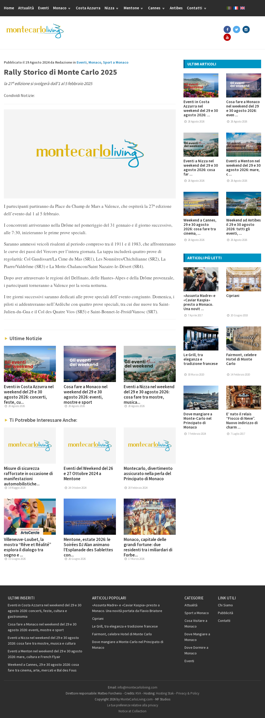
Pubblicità (225, 612)
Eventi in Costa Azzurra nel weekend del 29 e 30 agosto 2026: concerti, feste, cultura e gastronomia (44, 611)
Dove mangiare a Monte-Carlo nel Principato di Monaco (197, 420)
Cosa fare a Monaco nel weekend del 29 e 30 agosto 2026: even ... (243, 108)
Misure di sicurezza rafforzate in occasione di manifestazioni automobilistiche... (28, 476)
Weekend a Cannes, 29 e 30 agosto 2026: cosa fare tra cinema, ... (199, 227)
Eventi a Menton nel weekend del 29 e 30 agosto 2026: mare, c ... (243, 167)
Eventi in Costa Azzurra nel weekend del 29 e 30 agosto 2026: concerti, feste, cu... (29, 394)
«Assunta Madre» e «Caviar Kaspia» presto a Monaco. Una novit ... (199, 302)
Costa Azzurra (88, 7)
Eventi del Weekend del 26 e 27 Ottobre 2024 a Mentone (88, 473)
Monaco (60, 7)
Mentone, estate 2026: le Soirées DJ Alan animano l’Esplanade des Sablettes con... (88, 547)
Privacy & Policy (187, 693)
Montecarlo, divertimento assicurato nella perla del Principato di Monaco (148, 473)
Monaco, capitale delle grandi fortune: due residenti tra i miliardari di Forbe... (148, 547)
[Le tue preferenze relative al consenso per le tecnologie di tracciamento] (256, 709)
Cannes (154, 7)
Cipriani (232, 295)
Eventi (43, 7)
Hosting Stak (165, 693)
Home (9, 7)
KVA (138, 693)
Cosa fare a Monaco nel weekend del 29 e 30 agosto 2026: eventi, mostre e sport (85, 394)
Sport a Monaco (115, 62)
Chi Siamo (225, 605)
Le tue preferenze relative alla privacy (132, 705)
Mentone (132, 7)
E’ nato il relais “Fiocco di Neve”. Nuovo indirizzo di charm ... (242, 420)
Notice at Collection (132, 711)
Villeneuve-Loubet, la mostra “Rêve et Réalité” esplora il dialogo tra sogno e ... (27, 547)
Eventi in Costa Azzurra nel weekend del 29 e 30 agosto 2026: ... (200, 108)
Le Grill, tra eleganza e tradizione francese (200, 359)
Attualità (26, 7)
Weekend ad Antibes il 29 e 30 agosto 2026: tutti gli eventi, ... (243, 227)
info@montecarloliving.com (137, 687)
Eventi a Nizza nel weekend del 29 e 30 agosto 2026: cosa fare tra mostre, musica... (149, 394)
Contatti (195, 7)
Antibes (176, 7)
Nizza (110, 7)
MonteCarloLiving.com (137, 699)
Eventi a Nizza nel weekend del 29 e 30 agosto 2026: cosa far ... (200, 167)
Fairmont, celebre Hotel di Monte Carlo (241, 359)
